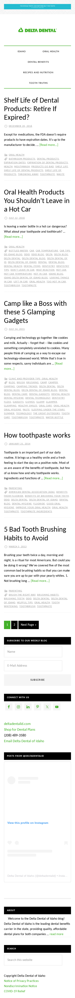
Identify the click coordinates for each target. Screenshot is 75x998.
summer (9, 413)
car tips (65, 251)
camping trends (27, 386)
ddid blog (37, 254)
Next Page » (28, 625)
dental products (48, 159)
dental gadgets (39, 394)
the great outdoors (46, 413)
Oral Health (16, 155)
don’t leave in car (23, 270)
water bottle (54, 417)
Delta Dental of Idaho (22, 262)
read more (56, 934)
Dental (42, 262)
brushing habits (48, 595)
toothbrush (12, 285)
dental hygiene (14, 398)
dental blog (57, 262)
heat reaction (45, 270)
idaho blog (56, 274)
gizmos (30, 402)
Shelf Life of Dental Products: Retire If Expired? (31, 109)
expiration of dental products (47, 163)
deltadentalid (47, 875)
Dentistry (48, 266)
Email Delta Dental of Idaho (24, 741)
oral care (45, 406)
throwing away (28, 174)
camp (43, 382)
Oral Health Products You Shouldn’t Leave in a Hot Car (37, 201)
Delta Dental (12, 258)
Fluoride (39, 504)
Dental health (13, 266)
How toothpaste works (37, 435)
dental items (32, 266)
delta (49, 254)
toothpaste (47, 174)
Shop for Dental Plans (19, 730)
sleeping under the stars (48, 410)
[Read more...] (48, 145)
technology (24, 413)
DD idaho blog (13, 254)
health (8, 167)
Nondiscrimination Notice (20, 986)
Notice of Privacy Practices (21, 981)
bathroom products (22, 159)
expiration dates (15, 163)
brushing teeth (14, 599)
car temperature (47, 251)
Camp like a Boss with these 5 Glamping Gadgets (35, 312)
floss (7, 402)
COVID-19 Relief (14, 991)
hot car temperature (18, 274)
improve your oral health (33, 507)
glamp (40, 402)
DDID (27, 254)
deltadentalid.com (17, 724)
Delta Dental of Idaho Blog (37, 30)
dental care (20, 394)
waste (61, 174)
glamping (10, 406)
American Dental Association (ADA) (32, 492)
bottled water (18, 251)
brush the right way (22, 595)
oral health (37, 282)
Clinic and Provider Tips (24, 379)
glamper (51, 402)
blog (12, 382)
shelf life (61, 167)
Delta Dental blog (34, 258)
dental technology (37, 398)
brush (21, 382)
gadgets (18, 402)
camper (53, 382)
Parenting (15, 488)
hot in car (40, 274)
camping (9, 386)
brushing (32, 382)
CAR (32, 251)
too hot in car (56, 282)
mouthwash (22, 167)
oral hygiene (12, 410)
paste (26, 410)
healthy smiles (27, 406)
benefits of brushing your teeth (47, 496)
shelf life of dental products (23, 170)
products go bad (42, 167)
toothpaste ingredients (36, 511)
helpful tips (25, 602)
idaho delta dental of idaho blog (26, 278)
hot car (61, 270)
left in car (21, 282)
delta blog (61, 254)
